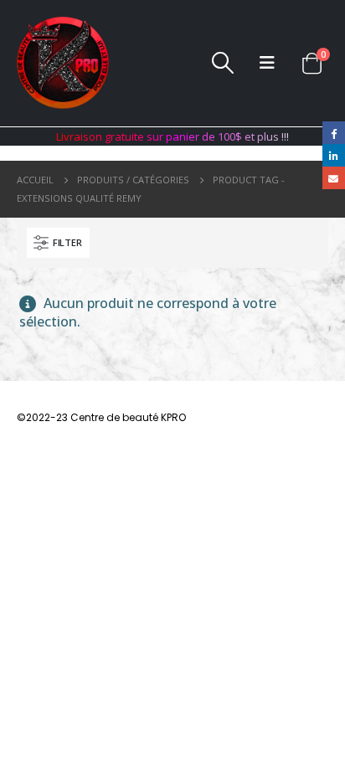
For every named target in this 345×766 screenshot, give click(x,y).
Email (333, 178)
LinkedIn (333, 155)
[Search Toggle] (222, 63)
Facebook (333, 132)
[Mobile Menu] (267, 63)
